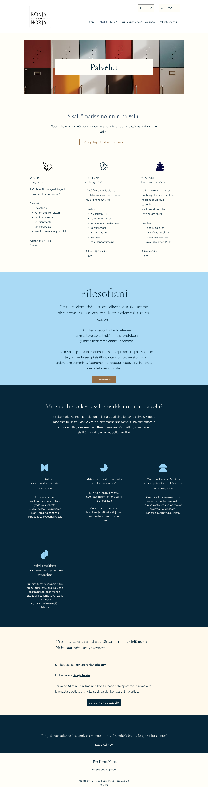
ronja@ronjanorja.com (91, 664)
